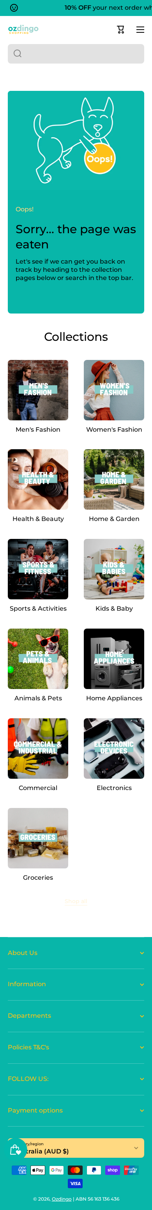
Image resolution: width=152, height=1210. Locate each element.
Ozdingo (62, 1199)
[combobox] (76, 54)
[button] (121, 30)
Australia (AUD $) (41, 1151)
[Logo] (23, 29)
